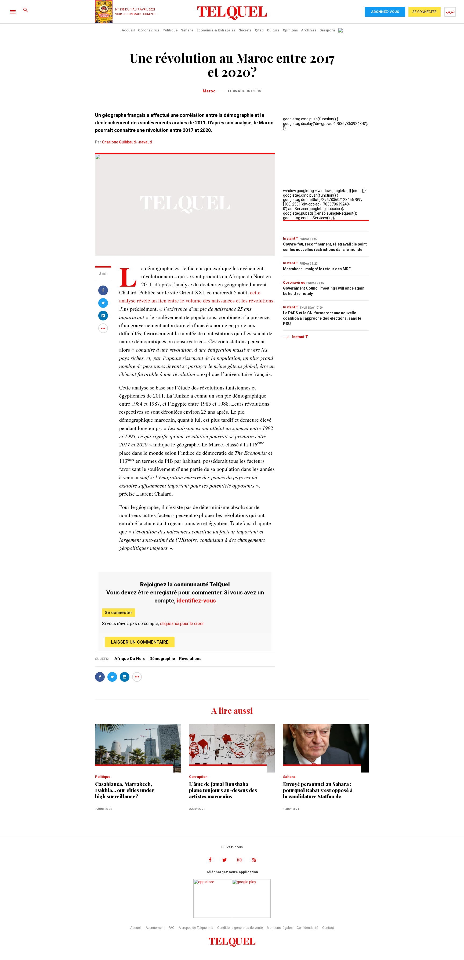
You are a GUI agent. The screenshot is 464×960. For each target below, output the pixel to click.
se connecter (424, 12)
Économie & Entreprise (216, 30)
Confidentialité (307, 928)
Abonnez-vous (385, 12)
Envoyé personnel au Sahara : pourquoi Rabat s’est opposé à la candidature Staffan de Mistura (318, 790)
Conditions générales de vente (240, 928)
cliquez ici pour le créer (182, 623)
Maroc (209, 91)
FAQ (172, 928)
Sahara (187, 30)
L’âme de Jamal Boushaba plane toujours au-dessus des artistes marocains (223, 790)
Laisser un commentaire (140, 642)
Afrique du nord (130, 658)
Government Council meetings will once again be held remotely (323, 291)
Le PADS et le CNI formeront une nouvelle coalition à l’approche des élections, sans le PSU (322, 318)
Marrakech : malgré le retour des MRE (317, 269)
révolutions (190, 658)
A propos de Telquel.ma (196, 928)
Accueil (128, 30)
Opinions (290, 30)
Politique (170, 30)
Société (245, 30)
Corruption (198, 777)
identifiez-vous (196, 600)
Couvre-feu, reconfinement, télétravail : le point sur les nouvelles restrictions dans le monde (325, 247)
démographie (162, 658)
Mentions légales (280, 928)
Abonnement (155, 928)
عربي (450, 11)
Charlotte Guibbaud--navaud (127, 142)
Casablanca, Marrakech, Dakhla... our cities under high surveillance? (124, 790)
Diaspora (327, 30)
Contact (328, 928)
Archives (308, 30)
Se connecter (118, 612)
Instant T (290, 238)
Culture (273, 30)
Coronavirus (148, 30)
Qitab (259, 30)
